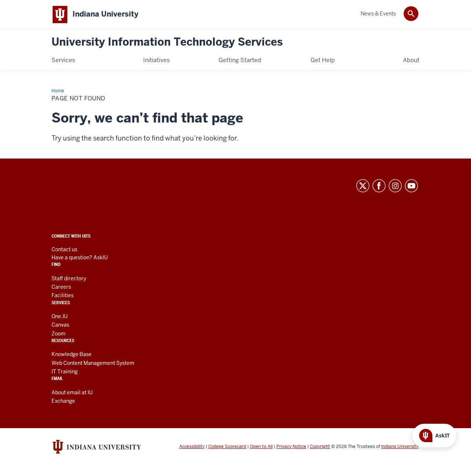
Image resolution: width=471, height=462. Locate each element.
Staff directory (69, 278)
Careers (61, 287)
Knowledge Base (72, 354)
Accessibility (192, 446)
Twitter (362, 185)
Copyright (320, 446)
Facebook (379, 185)
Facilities (63, 295)
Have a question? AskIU (80, 257)
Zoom (58, 333)
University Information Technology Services (167, 42)
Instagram (395, 185)
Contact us (64, 249)
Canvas (60, 324)
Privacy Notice (291, 446)
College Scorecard (227, 446)
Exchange (63, 401)
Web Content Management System (93, 363)
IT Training (65, 371)
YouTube (411, 185)
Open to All (261, 446)
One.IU (60, 316)
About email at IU (72, 392)
